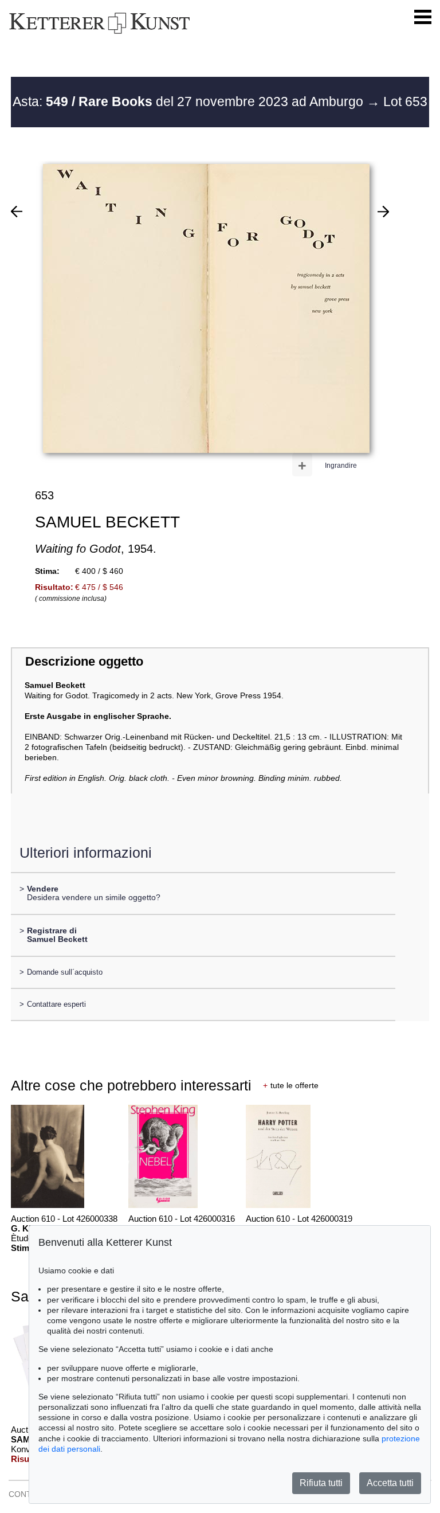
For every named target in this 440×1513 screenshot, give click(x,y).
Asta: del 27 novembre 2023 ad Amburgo (190, 101)
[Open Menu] (422, 17)
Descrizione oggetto (84, 661)
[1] (16, 211)
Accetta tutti (390, 1483)
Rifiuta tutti (321, 1483)
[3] (383, 211)
